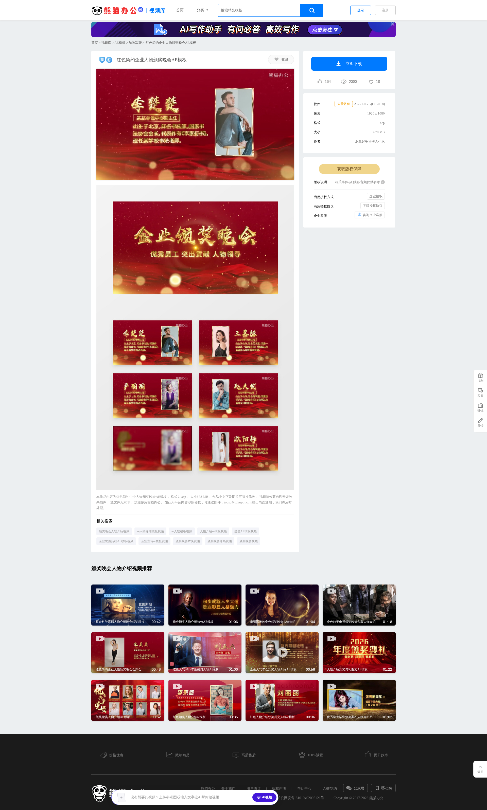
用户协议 (254, 788)
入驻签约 (330, 788)
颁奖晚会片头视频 (188, 541)
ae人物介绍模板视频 (150, 531)
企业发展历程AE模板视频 (116, 541)
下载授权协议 (372, 206)
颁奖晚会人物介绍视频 (114, 531)
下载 (155, 591)
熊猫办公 (208, 788)
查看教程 (344, 104)
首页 (180, 10)
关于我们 (228, 788)
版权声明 (279, 788)
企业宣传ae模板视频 (154, 541)
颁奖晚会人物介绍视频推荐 (121, 568)
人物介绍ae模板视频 (213, 531)
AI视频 (267, 797)
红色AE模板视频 (245, 531)
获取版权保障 (349, 169)
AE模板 (119, 43)
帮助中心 (304, 788)
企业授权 (375, 196)
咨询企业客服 (372, 215)
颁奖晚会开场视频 (219, 541)
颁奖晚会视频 (248, 541)
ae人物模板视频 (181, 531)
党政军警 (135, 43)
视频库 (106, 43)
